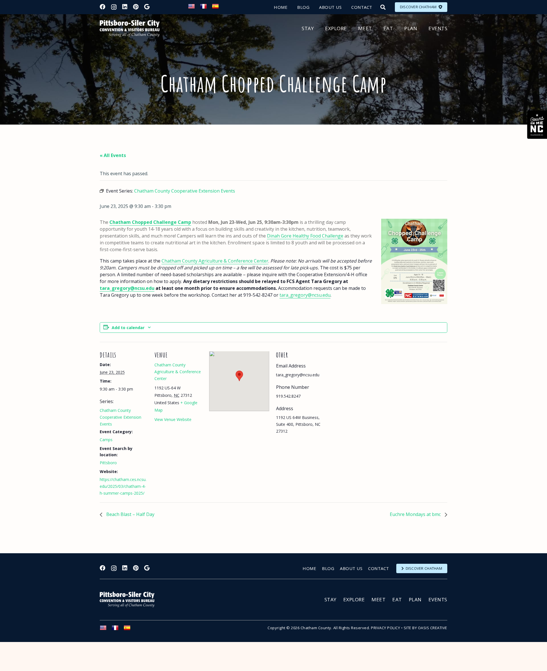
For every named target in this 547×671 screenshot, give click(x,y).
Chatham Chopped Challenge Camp (150, 222)
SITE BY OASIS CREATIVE (425, 627)
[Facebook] (102, 7)
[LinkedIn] (124, 7)
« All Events (113, 155)
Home (309, 568)
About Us (351, 568)
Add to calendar (128, 327)
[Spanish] (218, 8)
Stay (330, 599)
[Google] (147, 7)
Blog (328, 568)
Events (437, 599)
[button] (383, 7)
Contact (378, 568)
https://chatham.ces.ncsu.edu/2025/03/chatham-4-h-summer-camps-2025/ (123, 486)
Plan (415, 599)
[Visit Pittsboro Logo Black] (130, 28)
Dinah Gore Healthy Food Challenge (305, 236)
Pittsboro (108, 462)
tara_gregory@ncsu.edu (127, 288)
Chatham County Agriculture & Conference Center (215, 261)
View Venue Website (172, 419)
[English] (194, 8)
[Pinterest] (135, 7)
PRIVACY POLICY (385, 627)
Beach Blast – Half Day (129, 514)
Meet (378, 599)
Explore (354, 599)
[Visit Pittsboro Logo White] (130, 599)
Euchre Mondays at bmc (416, 514)
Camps (106, 439)
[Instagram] (114, 7)
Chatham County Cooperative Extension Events (120, 417)
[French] (206, 8)
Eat (397, 599)
